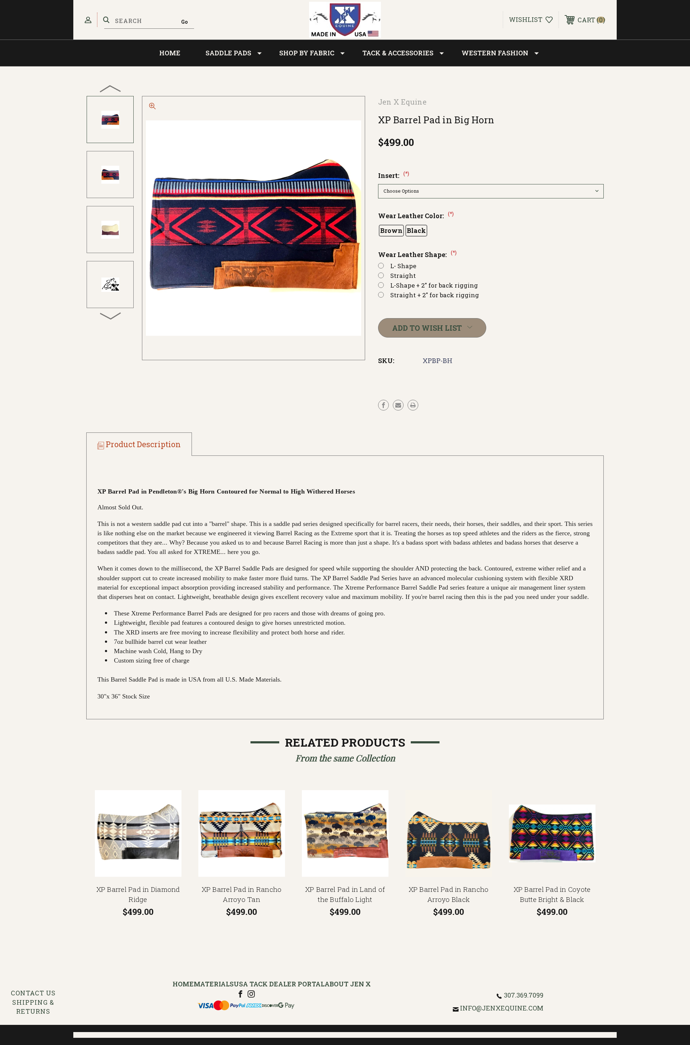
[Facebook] (383, 405)
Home (169, 53)
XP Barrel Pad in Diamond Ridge (138, 894)
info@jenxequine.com (501, 1008)
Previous (110, 88)
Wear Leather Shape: (417, 254)
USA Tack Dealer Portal (279, 984)
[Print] (413, 405)
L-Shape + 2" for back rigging (434, 285)
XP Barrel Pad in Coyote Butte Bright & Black (552, 894)
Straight (403, 275)
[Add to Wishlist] (171, 819)
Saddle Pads (228, 53)
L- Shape (403, 266)
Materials (214, 984)
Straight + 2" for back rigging (434, 295)
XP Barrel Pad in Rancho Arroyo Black (449, 894)
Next (110, 315)
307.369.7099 (523, 995)
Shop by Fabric (306, 53)
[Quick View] (171, 801)
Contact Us (33, 993)
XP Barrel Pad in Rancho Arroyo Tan (242, 894)
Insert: (393, 175)
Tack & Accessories (397, 53)
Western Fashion (494, 53)
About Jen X (348, 984)
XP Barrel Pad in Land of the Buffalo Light (345, 894)
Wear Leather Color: (416, 215)
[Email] (398, 405)
